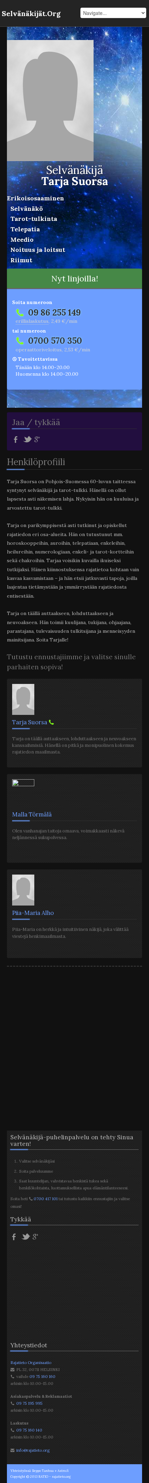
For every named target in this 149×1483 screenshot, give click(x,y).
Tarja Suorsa (29, 722)
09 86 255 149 (54, 312)
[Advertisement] (74, 1042)
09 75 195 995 (29, 1403)
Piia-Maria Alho (33, 913)
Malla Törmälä (32, 814)
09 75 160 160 (42, 1376)
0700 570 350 (55, 340)
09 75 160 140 (29, 1430)
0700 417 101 (46, 1198)
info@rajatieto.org (33, 1450)
